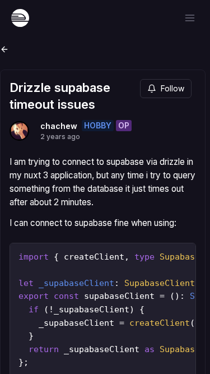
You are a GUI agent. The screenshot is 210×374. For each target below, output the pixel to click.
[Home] (20, 18)
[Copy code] (184, 254)
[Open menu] (190, 18)
